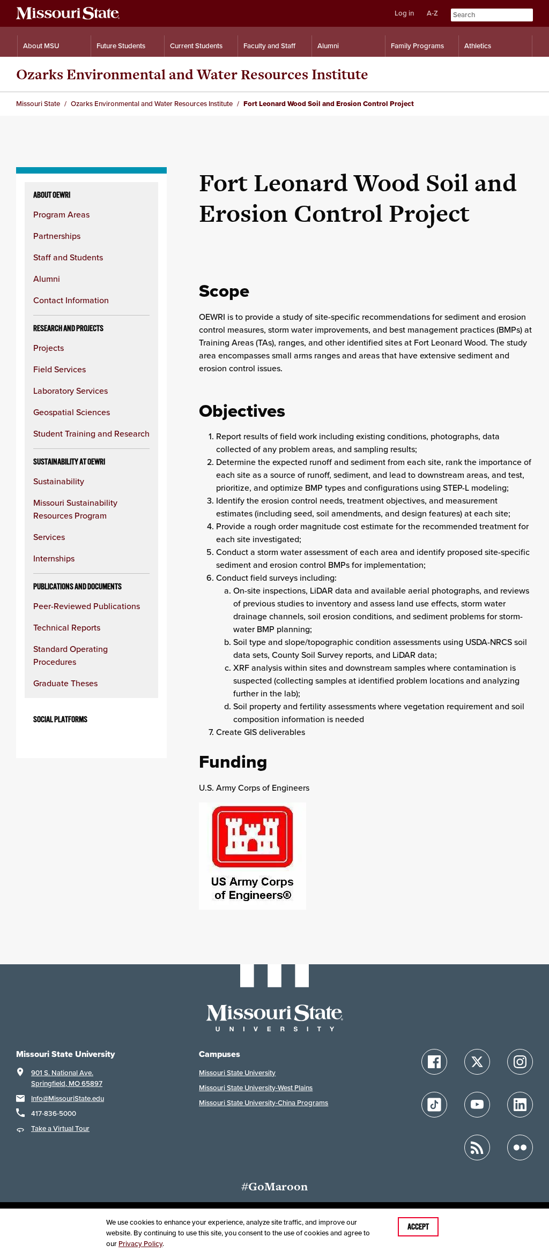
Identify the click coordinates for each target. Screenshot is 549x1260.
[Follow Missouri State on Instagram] (520, 1062)
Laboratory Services (70, 390)
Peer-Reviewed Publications (86, 606)
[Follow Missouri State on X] (477, 1062)
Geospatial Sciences (71, 412)
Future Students (121, 46)
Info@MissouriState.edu (67, 1098)
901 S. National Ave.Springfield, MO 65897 (66, 1078)
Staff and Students (68, 257)
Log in (404, 13)
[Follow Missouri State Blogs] (477, 1147)
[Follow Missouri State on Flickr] (520, 1147)
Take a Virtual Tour (60, 1128)
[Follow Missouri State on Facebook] (434, 1062)
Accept (418, 1227)
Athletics (477, 46)
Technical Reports (66, 627)
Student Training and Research (91, 433)
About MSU (41, 46)
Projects (48, 348)
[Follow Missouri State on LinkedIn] (520, 1105)
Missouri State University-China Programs (263, 1103)
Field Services (59, 369)
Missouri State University (237, 1073)
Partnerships (56, 236)
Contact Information (71, 300)
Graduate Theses (65, 683)
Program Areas (61, 214)
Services (49, 537)
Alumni (328, 46)
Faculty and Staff (269, 46)
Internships (54, 558)
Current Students (196, 46)
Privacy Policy (140, 1244)
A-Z (432, 13)
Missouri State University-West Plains (256, 1088)
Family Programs (417, 46)
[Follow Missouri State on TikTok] (434, 1105)
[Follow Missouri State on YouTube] (477, 1105)
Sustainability (58, 481)
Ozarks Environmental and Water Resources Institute (192, 74)
